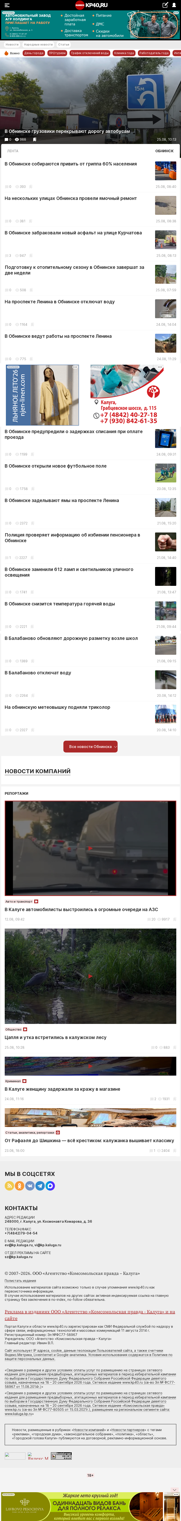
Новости (12, 44)
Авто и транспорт (19, 901)
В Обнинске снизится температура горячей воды (60, 604)
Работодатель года (154, 53)
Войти (173, 5)
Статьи (63, 44)
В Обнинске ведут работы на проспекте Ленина (58, 336)
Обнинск (164, 151)
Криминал (13, 1081)
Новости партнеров (128, 1430)
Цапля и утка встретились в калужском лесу (56, 1037)
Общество (13, 1029)
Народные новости (38, 44)
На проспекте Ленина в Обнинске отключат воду (60, 301)
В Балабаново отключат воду (38, 673)
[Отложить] (34, 139)
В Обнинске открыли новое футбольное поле (56, 466)
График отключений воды (90, 53)
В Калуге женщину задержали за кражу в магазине (62, 1089)
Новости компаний (37, 771)
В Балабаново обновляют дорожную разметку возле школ (71, 638)
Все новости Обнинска (90, 746)
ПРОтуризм (57, 53)
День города (33, 53)
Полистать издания (20, 1281)
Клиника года (124, 53)
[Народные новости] (165, 5)
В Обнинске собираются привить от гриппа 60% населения (71, 164)
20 (154, 919)
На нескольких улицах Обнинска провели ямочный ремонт (71, 198)
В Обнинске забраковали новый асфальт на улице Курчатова (73, 233)
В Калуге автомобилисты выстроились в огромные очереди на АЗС (81, 909)
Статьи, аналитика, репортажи (29, 1132)
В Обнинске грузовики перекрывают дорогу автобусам (67, 131)
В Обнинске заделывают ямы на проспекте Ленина (62, 500)
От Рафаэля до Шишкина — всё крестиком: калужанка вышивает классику (89, 1140)
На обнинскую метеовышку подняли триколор (57, 707)
